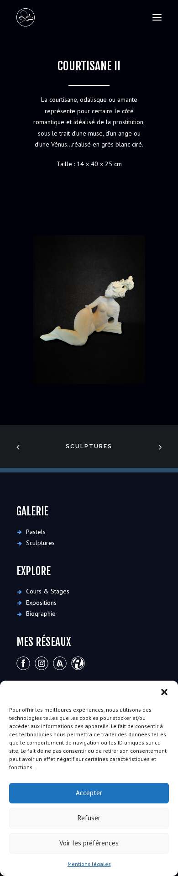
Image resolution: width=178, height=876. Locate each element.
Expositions (41, 602)
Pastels (36, 532)
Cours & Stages (47, 591)
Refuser (89, 817)
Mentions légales (89, 863)
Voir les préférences (89, 843)
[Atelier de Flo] (25, 17)
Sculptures (89, 446)
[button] (164, 692)
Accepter (89, 792)
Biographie (41, 613)
